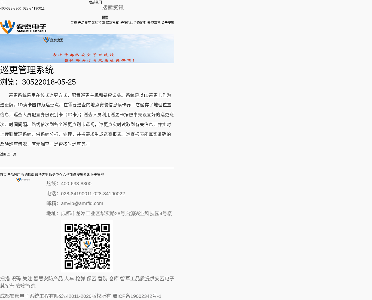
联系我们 (95, 2)
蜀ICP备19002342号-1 (136, 296)
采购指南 (98, 23)
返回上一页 (8, 154)
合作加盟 (140, 23)
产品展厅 (84, 23)
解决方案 (112, 23)
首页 (74, 23)
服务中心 (126, 23)
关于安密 (167, 23)
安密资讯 (153, 23)
